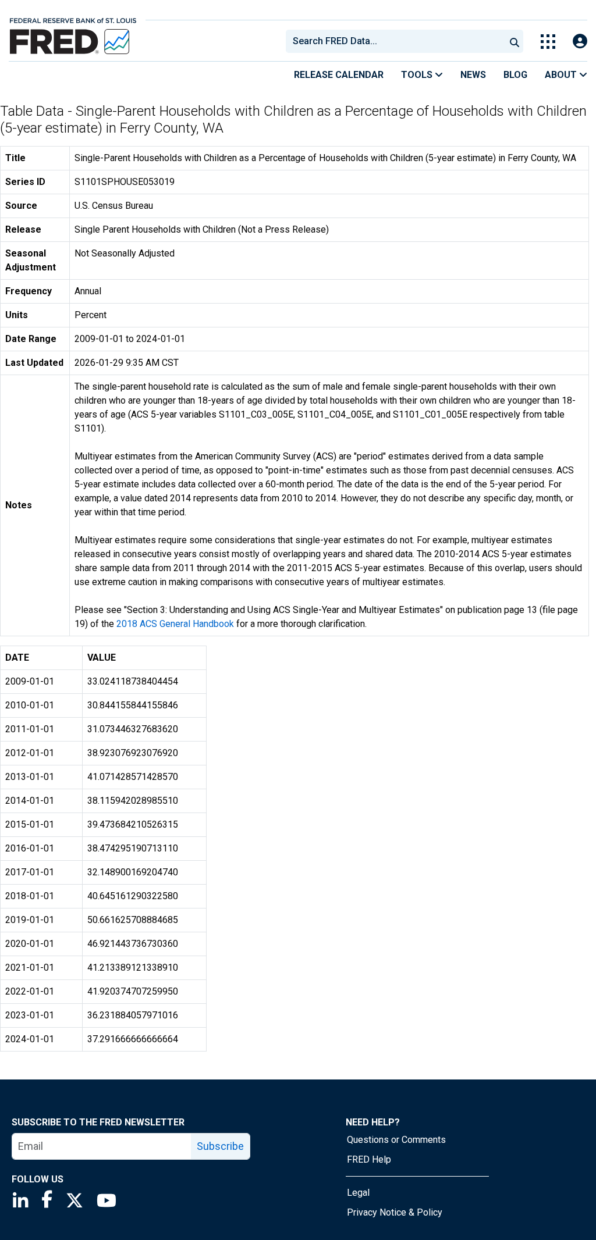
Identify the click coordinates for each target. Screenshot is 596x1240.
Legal (358, 1192)
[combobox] (394, 41)
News (473, 74)
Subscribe (220, 1146)
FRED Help (369, 1159)
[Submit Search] (514, 41)
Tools (418, 74)
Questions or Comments (396, 1139)
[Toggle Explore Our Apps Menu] (548, 41)
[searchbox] (397, 41)
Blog (515, 74)
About (562, 74)
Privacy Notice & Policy (394, 1212)
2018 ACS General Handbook (175, 623)
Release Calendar (339, 74)
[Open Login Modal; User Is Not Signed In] (580, 41)
